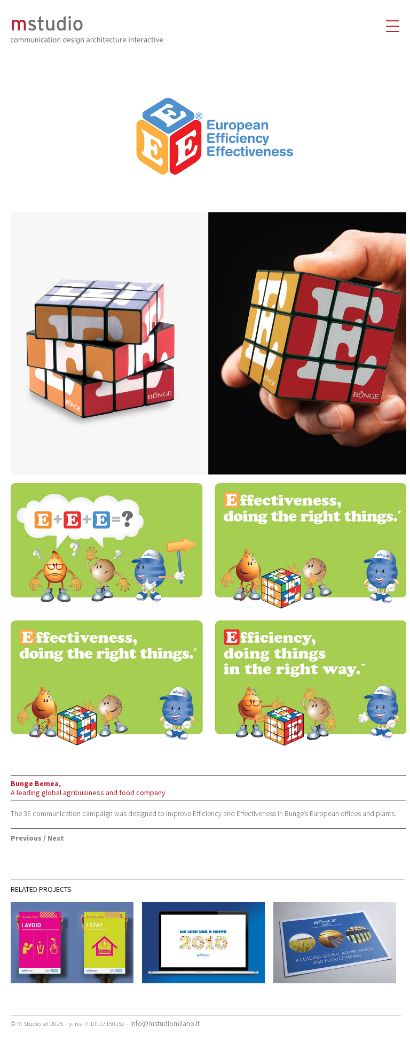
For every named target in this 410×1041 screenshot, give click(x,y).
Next (56, 838)
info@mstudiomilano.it (165, 1023)
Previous (26, 838)
